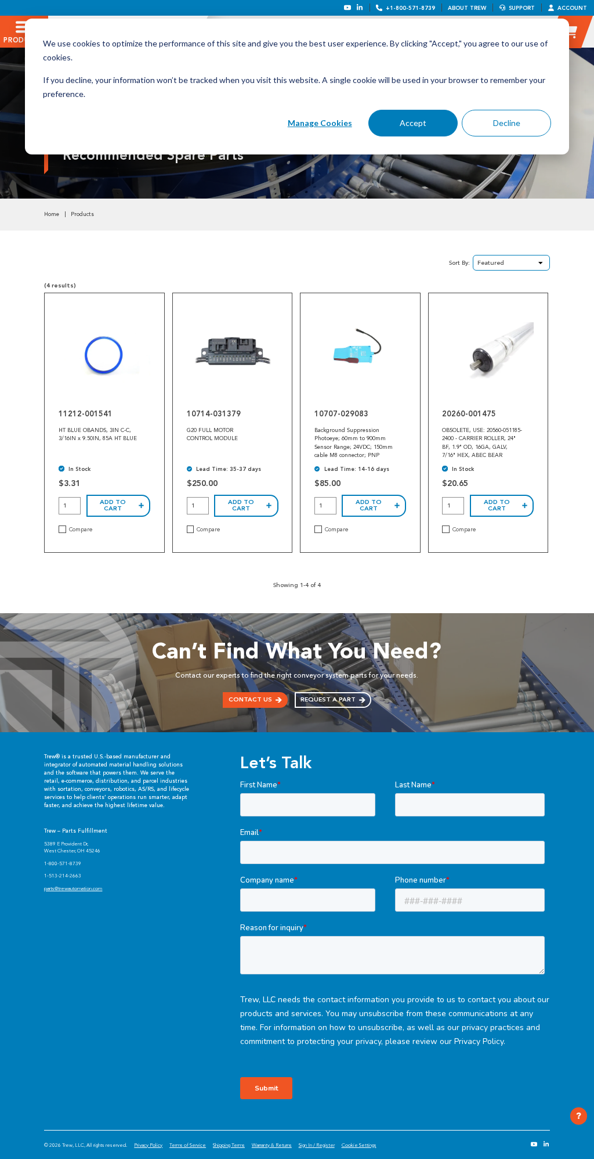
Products (82, 214)
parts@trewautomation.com (73, 888)
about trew (467, 8)
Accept (413, 123)
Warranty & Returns (272, 1145)
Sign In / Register (317, 1145)
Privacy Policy (148, 1145)
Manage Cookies (320, 123)
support (522, 8)
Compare (80, 529)
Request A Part (328, 699)
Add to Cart (113, 505)
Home (51, 214)
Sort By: (459, 263)
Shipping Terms (229, 1145)
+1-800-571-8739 (410, 8)
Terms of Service (187, 1145)
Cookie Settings (359, 1145)
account (572, 8)
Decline (506, 123)
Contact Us (250, 699)
